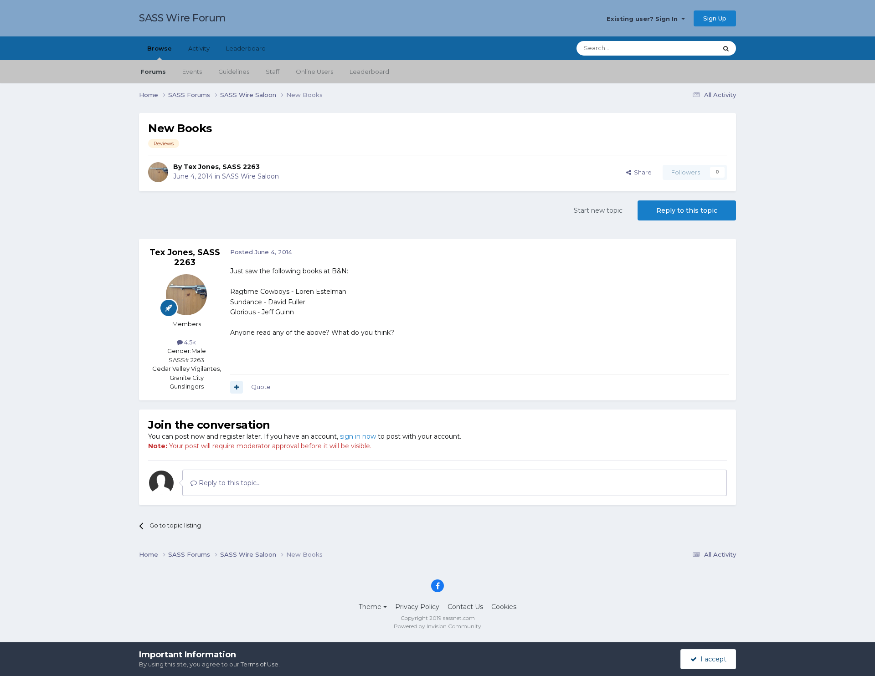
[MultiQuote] (236, 387)
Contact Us (465, 607)
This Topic (691, 48)
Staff (272, 71)
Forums (153, 71)
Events (192, 71)
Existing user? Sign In (644, 18)
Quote (261, 386)
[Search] (726, 48)
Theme (371, 607)
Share (641, 172)
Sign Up (714, 18)
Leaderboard (369, 71)
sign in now (358, 436)
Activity (199, 48)
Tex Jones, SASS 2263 (222, 167)
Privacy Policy (417, 607)
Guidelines (233, 71)
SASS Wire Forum (182, 18)
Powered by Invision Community (437, 626)
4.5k (189, 342)
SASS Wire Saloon (250, 176)
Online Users (314, 71)
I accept (711, 659)
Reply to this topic (686, 210)
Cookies (503, 607)
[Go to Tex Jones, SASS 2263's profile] (158, 172)
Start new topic (598, 210)
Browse (159, 48)
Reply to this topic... (229, 483)
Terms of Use (259, 664)
